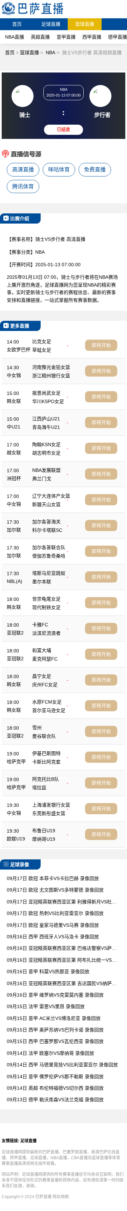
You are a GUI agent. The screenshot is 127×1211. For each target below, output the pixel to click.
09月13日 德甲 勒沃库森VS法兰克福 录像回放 (55, 1099)
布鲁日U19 (43, 830)
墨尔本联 (41, 581)
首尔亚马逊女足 (48, 710)
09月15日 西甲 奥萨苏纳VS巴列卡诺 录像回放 (55, 1029)
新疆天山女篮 (46, 504)
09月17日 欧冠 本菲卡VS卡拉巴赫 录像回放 (53, 878)
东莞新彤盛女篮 (48, 813)
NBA (50, 52)
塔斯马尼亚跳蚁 (48, 573)
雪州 (37, 727)
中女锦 (14, 375)
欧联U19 (16, 838)
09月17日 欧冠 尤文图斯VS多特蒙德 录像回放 (55, 890)
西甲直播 (91, 37)
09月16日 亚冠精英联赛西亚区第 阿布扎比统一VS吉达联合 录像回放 (62, 960)
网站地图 (60, 1196)
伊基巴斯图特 (46, 753)
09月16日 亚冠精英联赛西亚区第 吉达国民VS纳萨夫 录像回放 (62, 984)
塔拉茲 (39, 787)
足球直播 (50, 24)
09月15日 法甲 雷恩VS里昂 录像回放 (46, 1006)
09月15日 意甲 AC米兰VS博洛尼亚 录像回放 (54, 1018)
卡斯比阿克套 (46, 762)
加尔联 (14, 530)
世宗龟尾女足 (46, 599)
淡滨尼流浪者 (46, 633)
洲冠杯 (14, 478)
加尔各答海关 (46, 521)
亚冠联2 (15, 632)
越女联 (14, 452)
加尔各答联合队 (48, 547)
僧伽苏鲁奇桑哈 (48, 556)
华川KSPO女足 (48, 401)
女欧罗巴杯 (18, 349)
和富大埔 (41, 650)
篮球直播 (84, 24)
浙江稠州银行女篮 (51, 375)
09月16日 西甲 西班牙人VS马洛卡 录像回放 (53, 936)
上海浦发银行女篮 (51, 805)
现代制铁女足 (46, 607)
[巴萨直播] (32, 15)
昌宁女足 (41, 676)
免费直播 (95, 169)
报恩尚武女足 (46, 393)
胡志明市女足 (46, 453)
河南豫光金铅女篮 (51, 367)
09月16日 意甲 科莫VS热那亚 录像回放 (48, 971)
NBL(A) (14, 581)
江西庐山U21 (46, 418)
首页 (17, 24)
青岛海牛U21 (46, 427)
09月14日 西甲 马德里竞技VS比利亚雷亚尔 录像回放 (62, 1064)
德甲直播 (117, 37)
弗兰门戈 (41, 478)
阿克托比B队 (45, 779)
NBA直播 (14, 37)
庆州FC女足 (45, 684)
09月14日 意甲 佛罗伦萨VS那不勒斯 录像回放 (55, 1076)
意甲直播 (66, 37)
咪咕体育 (59, 169)
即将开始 (101, 345)
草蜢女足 (41, 350)
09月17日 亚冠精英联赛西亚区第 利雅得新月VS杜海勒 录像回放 (62, 902)
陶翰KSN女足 (46, 444)
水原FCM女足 (47, 702)
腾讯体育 (23, 186)
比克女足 (41, 341)
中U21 (13, 427)
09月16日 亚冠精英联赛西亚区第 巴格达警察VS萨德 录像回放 (62, 948)
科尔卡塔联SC (47, 530)
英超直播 (40, 37)
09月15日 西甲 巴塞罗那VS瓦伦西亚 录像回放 (55, 1041)
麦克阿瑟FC (45, 659)
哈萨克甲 (16, 761)
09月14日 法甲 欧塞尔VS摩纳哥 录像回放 (50, 1053)
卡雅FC (40, 624)
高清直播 (23, 169)
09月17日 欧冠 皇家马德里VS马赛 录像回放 (53, 925)
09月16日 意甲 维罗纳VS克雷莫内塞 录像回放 (55, 995)
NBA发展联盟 (46, 470)
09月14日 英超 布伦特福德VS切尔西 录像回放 (55, 1088)
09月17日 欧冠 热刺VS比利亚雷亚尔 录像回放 (55, 913)
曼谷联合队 (44, 736)
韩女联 (14, 401)
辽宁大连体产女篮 (51, 496)
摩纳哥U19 (43, 839)
